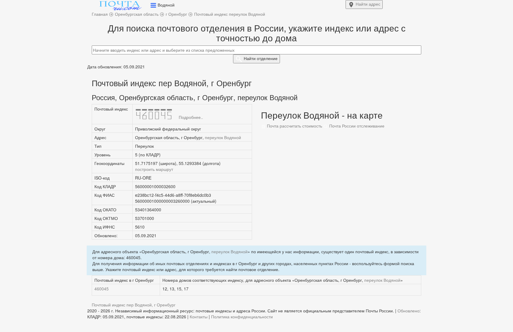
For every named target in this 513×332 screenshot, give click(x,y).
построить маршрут (154, 169)
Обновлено (408, 311)
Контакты (199, 317)
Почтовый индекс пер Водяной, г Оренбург (133, 305)
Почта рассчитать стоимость (294, 126)
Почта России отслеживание (356, 126)
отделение (261, 58)
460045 (101, 289)
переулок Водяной (223, 137)
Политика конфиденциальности (242, 317)
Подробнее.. (191, 117)
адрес (368, 4)
